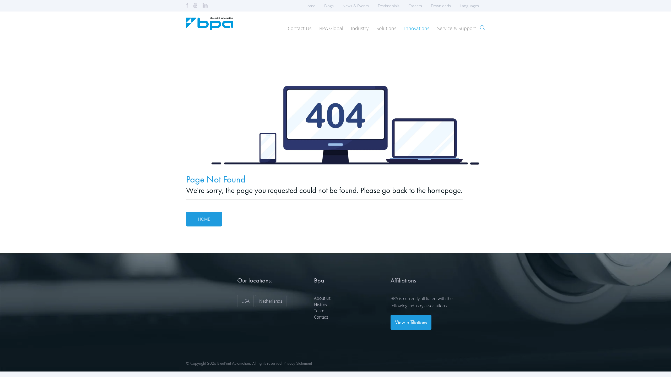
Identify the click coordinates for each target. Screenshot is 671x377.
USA (245, 301)
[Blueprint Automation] (209, 28)
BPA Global (331, 28)
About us (322, 298)
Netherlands (270, 301)
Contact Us (299, 28)
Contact (321, 317)
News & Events (356, 5)
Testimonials (388, 5)
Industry (360, 28)
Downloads (441, 5)
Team (319, 311)
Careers (415, 5)
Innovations (416, 28)
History (320, 304)
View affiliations (411, 322)
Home (310, 5)
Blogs (329, 5)
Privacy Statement (298, 363)
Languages (469, 5)
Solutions (386, 28)
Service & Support (456, 28)
